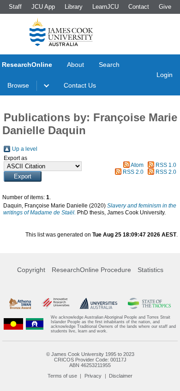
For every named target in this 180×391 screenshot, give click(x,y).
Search (109, 64)
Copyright (31, 269)
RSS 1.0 (166, 165)
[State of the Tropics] (149, 303)
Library (74, 6)
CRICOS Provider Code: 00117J (90, 359)
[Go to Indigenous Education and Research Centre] (13, 324)
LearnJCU (105, 6)
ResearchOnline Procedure (91, 269)
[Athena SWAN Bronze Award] (20, 303)
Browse (18, 85)
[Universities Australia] (99, 303)
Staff (15, 6)
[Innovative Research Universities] (55, 303)
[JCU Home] (61, 32)
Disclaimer (120, 376)
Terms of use (62, 376)
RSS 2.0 (133, 172)
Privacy (93, 376)
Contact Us (80, 85)
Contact (138, 6)
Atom (137, 165)
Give (165, 6)
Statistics (150, 269)
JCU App (43, 6)
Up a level (24, 149)
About (75, 64)
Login (164, 74)
